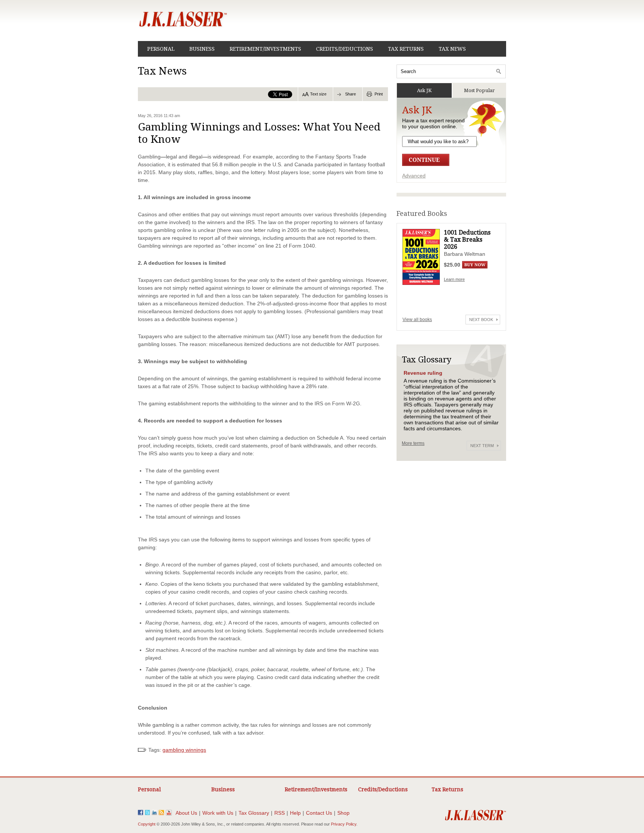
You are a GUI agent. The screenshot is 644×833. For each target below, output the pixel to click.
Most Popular (479, 90)
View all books (417, 319)
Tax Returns (406, 49)
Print (379, 94)
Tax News (452, 49)
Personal (160, 49)
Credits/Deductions (344, 49)
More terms (413, 443)
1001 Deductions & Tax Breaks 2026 (467, 239)
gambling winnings (184, 750)
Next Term (482, 445)
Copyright (146, 824)
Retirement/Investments (265, 49)
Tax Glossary (254, 813)
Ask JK (424, 90)
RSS (279, 813)
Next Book (481, 319)
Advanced (414, 176)
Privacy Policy (343, 824)
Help (295, 813)
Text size (318, 94)
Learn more (454, 279)
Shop (343, 813)
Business (202, 49)
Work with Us (217, 813)
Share (350, 94)
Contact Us (319, 813)
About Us (186, 813)
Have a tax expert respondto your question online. (433, 123)
